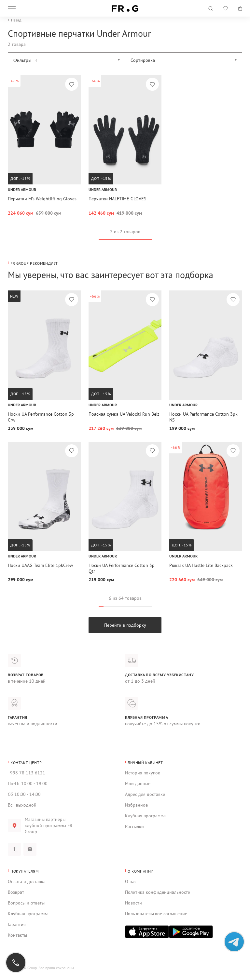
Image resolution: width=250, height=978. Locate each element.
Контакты (17, 935)
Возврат (16, 892)
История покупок (142, 773)
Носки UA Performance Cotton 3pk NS (203, 417)
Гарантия (17, 924)
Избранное (136, 805)
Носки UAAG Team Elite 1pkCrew (40, 565)
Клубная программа (145, 816)
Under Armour (22, 189)
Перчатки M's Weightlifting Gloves (42, 199)
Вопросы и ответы (26, 903)
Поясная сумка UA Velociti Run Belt (124, 414)
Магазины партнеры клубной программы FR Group (48, 825)
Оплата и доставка (27, 881)
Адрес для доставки (145, 794)
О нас (130, 881)
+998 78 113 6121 (26, 773)
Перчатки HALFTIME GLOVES (117, 199)
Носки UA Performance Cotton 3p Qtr (122, 568)
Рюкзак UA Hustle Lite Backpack (201, 565)
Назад (16, 20)
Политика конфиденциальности (157, 892)
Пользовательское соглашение (156, 914)
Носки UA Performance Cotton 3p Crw (41, 417)
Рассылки (134, 826)
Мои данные (137, 783)
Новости (133, 903)
